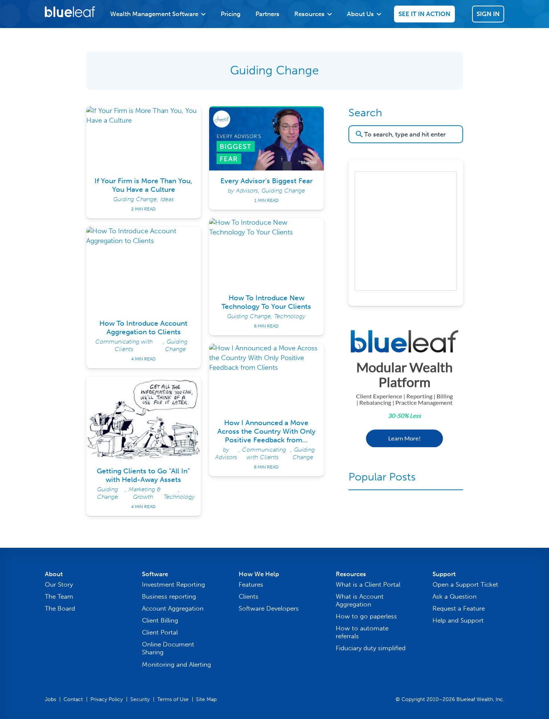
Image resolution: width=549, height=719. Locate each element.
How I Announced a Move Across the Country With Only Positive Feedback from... (266, 431)
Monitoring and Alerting (176, 664)
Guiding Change (135, 199)
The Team (59, 596)
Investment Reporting (173, 584)
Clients (248, 596)
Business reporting (169, 596)
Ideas (167, 199)
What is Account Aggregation (360, 600)
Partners (267, 14)
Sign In (488, 14)
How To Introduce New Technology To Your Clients (266, 302)
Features (251, 584)
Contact (73, 699)
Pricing (231, 14)
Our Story (59, 584)
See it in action (424, 14)
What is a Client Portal (368, 584)
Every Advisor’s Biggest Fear (266, 180)
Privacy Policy (106, 699)
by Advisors (243, 190)
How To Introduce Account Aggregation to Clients (143, 327)
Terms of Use (173, 699)
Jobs (50, 699)
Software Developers (269, 608)
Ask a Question (454, 596)
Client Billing (160, 620)
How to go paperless (366, 616)
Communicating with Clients (124, 345)
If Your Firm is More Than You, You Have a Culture (143, 185)
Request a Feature (458, 608)
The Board (60, 608)
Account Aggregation (173, 608)
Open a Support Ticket (465, 584)
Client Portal (160, 632)
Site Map (206, 699)
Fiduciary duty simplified (371, 648)
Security (140, 699)
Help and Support (458, 620)
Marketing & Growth (144, 493)
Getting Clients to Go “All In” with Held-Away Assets (143, 475)
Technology (289, 316)
